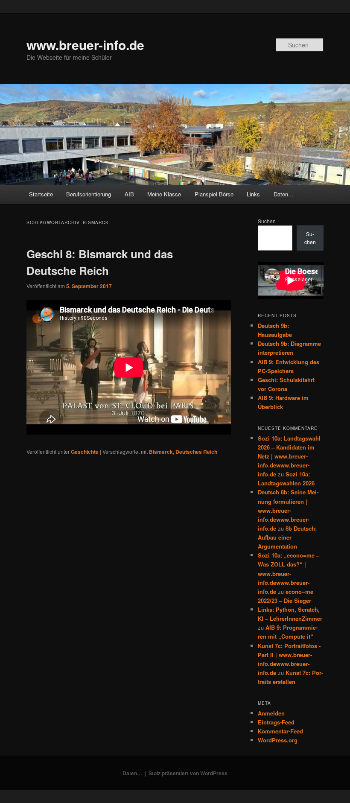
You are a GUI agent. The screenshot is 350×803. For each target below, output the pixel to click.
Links (253, 194)
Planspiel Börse (214, 194)
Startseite (41, 194)
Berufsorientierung (88, 194)
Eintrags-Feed (276, 722)
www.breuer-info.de (85, 44)
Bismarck (161, 452)
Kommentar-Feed (280, 731)
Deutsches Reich (196, 452)
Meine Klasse (164, 194)
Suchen (267, 221)
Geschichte (85, 452)
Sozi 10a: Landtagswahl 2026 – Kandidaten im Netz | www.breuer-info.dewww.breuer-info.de (289, 456)
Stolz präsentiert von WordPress (188, 773)
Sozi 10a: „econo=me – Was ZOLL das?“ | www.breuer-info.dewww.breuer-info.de (288, 573)
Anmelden (271, 713)
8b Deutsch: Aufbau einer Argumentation (287, 537)
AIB (129, 194)
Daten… (284, 194)
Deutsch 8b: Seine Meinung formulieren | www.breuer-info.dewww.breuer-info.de (288, 510)
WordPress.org (278, 740)
